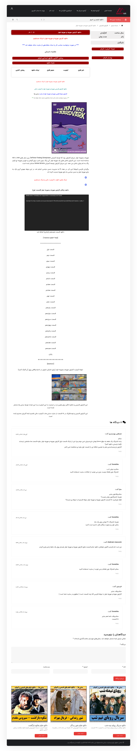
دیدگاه (123, 644)
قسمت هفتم (50, 284)
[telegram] (13, 19)
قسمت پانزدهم (50, 331)
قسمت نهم (50, 296)
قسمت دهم (50, 302)
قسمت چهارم (50, 267)
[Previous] (41, 19)
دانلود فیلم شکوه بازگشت (37, 725)
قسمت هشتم (50, 290)
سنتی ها (36, 94)
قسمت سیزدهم (50, 319)
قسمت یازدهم (50, 308)
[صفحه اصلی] (122, 26)
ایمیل (85, 667)
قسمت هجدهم (50, 348)
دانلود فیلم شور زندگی (78, 725)
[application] (57, 213)
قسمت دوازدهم (50, 313)
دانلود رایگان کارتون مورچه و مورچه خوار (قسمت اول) (50, 190)
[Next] (43, 19)
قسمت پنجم (50, 273)
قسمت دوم (50, 255)
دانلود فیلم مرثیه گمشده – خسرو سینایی (85, 20)
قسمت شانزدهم (50, 337)
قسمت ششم (50, 279)
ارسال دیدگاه (119, 679)
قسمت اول (50, 249)
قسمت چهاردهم (50, 325)
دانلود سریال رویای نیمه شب (115, 725)
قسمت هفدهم (50, 343)
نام (124, 667)
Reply (120, 451)
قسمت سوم (50, 261)
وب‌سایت (46, 667)
